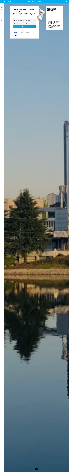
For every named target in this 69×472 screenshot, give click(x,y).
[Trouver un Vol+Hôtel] (1, 12)
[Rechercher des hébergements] (1, 7)
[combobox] (18, 18)
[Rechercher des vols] (1, 5)
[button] (2, 1)
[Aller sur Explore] (1, 14)
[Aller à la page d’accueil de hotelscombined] (8, 1)
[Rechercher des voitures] (1, 9)
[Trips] (1, 17)
